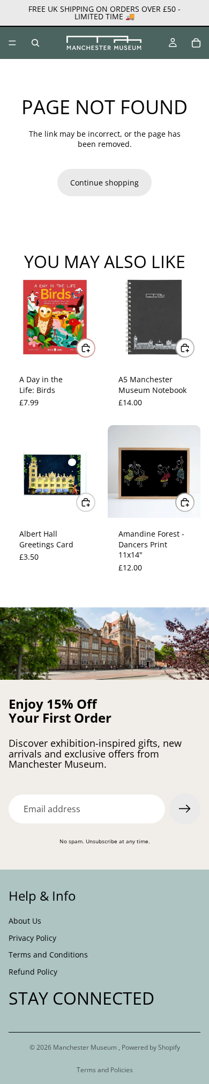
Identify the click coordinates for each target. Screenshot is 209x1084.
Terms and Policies (105, 1069)
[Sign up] (184, 809)
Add (94, 348)
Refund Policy (33, 972)
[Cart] (196, 43)
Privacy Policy (32, 937)
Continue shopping (104, 182)
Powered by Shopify (151, 1047)
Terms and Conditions (48, 954)
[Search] (35, 43)
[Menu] (12, 43)
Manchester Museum (85, 1047)
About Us (25, 921)
